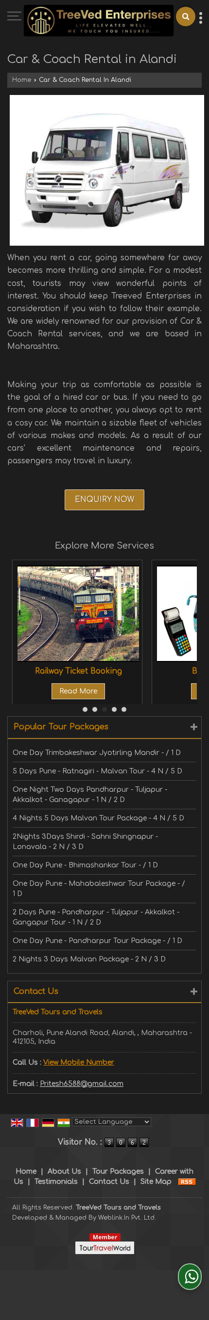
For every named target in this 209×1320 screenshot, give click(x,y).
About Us (64, 1171)
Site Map (156, 1181)
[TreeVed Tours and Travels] (98, 21)
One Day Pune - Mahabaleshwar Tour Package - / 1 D (99, 888)
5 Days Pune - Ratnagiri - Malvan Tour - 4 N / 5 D (97, 771)
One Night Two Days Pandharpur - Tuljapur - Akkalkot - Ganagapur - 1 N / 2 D (90, 794)
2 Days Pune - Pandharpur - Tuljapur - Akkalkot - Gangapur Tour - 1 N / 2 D (96, 917)
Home (21, 80)
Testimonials (56, 1181)
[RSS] (187, 1181)
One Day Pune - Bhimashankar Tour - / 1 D (85, 865)
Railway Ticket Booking (78, 671)
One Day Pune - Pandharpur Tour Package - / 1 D (97, 940)
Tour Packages (118, 1171)
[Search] (185, 16)
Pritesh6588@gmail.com (81, 1083)
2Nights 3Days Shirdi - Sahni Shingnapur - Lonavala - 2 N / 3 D (85, 841)
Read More (78, 691)
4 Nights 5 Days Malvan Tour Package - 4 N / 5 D (98, 818)
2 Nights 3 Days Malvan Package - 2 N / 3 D (89, 959)
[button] (78, 1062)
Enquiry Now (104, 499)
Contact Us (109, 1181)
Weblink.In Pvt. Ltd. (127, 1217)
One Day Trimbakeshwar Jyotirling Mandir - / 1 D (97, 752)
